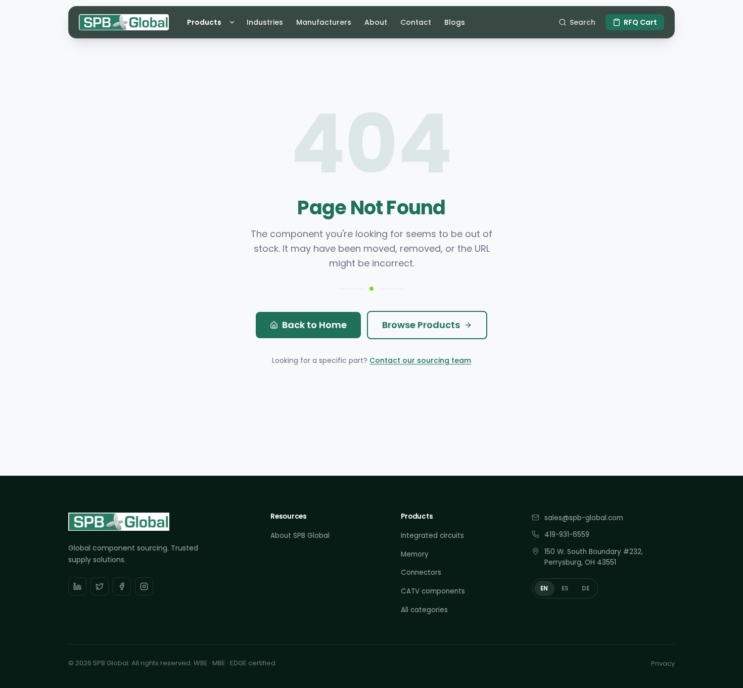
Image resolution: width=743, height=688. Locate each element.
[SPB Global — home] (124, 22)
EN (544, 588)
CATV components (433, 591)
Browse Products (421, 324)
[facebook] (122, 586)
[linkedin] (77, 586)
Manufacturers (323, 22)
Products (204, 22)
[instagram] (144, 586)
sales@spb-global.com (583, 518)
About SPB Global (300, 535)
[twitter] (99, 586)
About (375, 22)
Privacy (663, 663)
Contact (415, 22)
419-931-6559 (566, 534)
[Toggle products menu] (233, 22)
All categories (424, 610)
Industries (265, 22)
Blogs (454, 22)
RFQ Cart (640, 22)
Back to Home (314, 324)
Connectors (421, 572)
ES (565, 588)
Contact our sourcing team (420, 360)
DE (586, 588)
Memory (415, 554)
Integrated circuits (432, 535)
